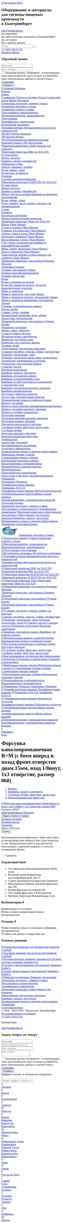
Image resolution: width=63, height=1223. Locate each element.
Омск (4, 1162)
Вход (4, 734)
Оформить (7, 731)
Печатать (29, 812)
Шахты (5, 1220)
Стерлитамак (8, 1186)
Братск (5, 1093)
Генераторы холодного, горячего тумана (24, 506)
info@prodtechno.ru (12, 30)
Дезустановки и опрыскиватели (19, 509)
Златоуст (6, 1105)
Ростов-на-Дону (10, 1174)
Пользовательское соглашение (18, 1013)
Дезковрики (8, 524)
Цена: (4, 828)
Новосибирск (9, 1156)
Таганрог (6, 1195)
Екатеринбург (9, 1099)
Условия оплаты (10, 822)
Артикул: (6, 809)
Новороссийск (9, 1153)
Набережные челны (12, 1141)
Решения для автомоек (43, 977)
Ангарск (6, 1086)
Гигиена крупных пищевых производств (31, 961)
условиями (7, 81)
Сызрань (6, 1189)
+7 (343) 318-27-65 (11, 49)
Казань (5, 1117)
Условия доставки (11, 819)
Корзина (6, 725)
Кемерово (6, 1120)
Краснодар (7, 1123)
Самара (5, 1180)
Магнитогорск (9, 1132)
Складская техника (26, 524)
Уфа (3, 1208)
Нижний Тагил (10, 1147)
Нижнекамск (8, 1144)
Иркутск (6, 1111)
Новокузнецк (9, 1150)
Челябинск (7, 1214)
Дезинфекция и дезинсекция (17, 986)
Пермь (5, 1168)
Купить (6, 831)
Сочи (4, 1183)
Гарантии (6, 825)
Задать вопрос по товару (15, 816)
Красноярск (8, 1126)
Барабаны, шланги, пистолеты (31, 518)
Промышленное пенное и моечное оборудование (29, 521)
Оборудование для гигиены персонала (23, 995)
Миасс (5, 1135)
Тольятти (6, 1198)
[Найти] (34, 46)
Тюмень (5, 1201)
